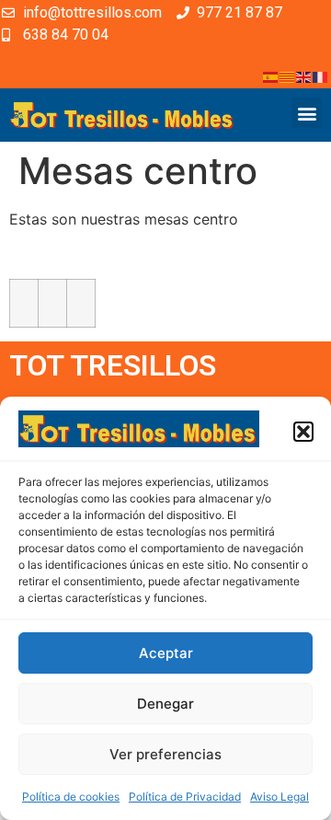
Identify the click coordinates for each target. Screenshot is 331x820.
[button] (303, 431)
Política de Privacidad (185, 796)
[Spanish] (271, 75)
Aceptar (166, 653)
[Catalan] (288, 75)
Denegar (165, 703)
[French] (321, 75)
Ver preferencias (165, 754)
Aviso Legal (279, 796)
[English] (304, 75)
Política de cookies (71, 796)
